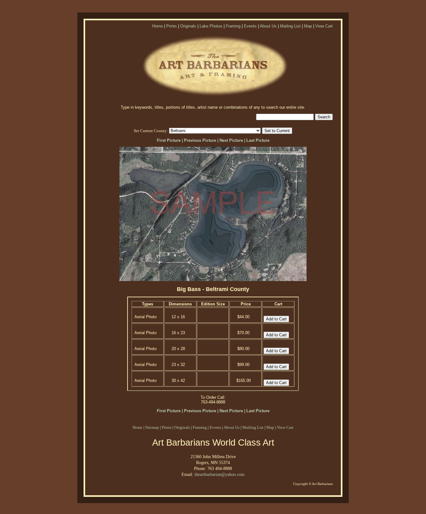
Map (308, 26)
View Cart (324, 26)
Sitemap (152, 427)
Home (157, 26)
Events (250, 26)
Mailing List (290, 26)
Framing (233, 26)
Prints (171, 26)
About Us (268, 26)
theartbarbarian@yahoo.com (219, 474)
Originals (188, 26)
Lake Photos (211, 26)
